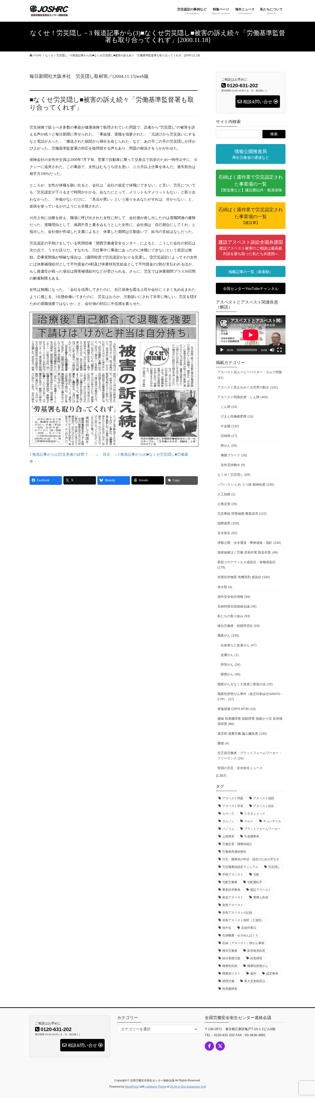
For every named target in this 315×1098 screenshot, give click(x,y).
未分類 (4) (224, 587)
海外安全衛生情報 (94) (233, 597)
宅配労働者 (229, 882)
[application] (250, 335)
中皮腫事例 (251, 836)
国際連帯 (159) (228, 523)
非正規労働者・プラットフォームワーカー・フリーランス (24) (249, 755)
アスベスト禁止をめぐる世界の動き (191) (247, 387)
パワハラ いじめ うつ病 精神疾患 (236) (245, 484)
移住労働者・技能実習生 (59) (238, 626)
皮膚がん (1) (230, 655)
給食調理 (256, 958)
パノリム (228, 828)
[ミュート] (272, 350)
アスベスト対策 (232, 806)
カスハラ (228, 813)
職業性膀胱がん (257, 966)
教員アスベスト (232, 897)
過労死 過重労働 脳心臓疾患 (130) (242, 733)
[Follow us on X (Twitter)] (220, 1046)
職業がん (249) (228, 635)
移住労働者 (229, 950)
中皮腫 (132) (230, 426)
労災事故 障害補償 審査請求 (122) (242, 513)
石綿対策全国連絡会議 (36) (237, 606)
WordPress (132, 1086)
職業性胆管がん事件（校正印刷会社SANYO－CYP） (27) (250, 696)
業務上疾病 (260, 897)
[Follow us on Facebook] (209, 1046)
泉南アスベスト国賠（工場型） (243, 920)
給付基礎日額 (231, 958)
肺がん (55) (229, 445)
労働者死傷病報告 (234, 851)
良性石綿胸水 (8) (233, 465)
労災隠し (274, 867)
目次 (106, 454)
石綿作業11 (248, 928)
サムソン (228, 821)
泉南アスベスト (232, 905)
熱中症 (226, 928)
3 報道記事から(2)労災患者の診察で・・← (64, 454)
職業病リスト (231, 973)
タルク (248, 821)
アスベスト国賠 (263, 798)
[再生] (222, 350)
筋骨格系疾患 (256, 950)
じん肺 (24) (229, 407)
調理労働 (228, 981)
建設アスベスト (260, 889)
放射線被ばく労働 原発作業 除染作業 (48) (247, 552)
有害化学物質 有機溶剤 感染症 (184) (243, 577)
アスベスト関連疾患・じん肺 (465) (242, 397)
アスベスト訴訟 (263, 806)
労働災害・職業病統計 (237, 844)
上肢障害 (228, 836)
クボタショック (254, 813)
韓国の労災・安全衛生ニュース (240, 768)
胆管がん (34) (231, 664)
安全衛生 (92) (227, 533)
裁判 (253, 973)
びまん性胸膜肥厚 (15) (237, 416)
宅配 (256, 874)
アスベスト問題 (232, 798)
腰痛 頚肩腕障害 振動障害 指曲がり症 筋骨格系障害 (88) (249, 721)
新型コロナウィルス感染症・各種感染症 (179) (246, 564)
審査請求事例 (231, 889)
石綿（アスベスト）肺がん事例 (243, 943)
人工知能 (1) (226, 494)
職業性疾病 (229, 966)
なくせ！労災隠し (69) (233, 474)
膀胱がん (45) (231, 674)
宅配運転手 (254, 882)
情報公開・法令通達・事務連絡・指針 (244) (249, 542)
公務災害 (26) (227, 504)
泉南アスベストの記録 (237, 912)
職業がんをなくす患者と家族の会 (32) (245, 684)
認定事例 (272, 973)
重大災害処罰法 (254, 981)
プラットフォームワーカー (262, 828)
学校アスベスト (232, 874)
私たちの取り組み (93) (233, 616)
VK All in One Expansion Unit (188, 1086)
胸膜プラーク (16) (234, 455)
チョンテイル (272, 821)
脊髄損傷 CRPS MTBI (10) (236, 709)
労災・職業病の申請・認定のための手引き (250, 859)
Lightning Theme (155, 1086)
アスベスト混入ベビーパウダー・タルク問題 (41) (249, 374)
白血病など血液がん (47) (239, 645)
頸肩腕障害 (229, 988)
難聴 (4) (223, 743)
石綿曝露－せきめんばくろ (240, 935)
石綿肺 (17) (229, 436)
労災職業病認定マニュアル (240, 867)
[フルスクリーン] (279, 350)
